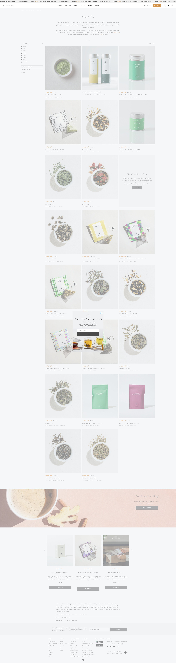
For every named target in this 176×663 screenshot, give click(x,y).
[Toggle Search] (164, 5)
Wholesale (157, 5)
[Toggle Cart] (172, 5)
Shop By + (75, 5)
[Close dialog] (102, 313)
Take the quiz (147, 5)
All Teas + (59, 5)
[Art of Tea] (8, 5)
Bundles (83, 5)
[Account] (168, 5)
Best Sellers (67, 5)
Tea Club (33, 1)
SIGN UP (88, 334)
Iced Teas (97, 5)
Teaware (90, 5)
